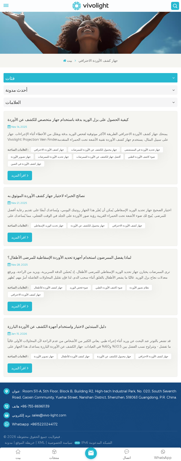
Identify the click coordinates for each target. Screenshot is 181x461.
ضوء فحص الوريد (79, 287)
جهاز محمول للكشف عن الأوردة (88, 225)
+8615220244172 (44, 424)
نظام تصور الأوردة (139, 287)
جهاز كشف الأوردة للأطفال (48, 287)
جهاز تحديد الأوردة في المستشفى (142, 149)
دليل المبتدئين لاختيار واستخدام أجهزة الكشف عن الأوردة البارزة (57, 326)
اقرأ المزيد (18, 175)
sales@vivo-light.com (49, 415)
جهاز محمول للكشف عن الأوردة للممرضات (94, 149)
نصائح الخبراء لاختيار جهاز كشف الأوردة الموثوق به (46, 195)
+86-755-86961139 (35, 406)
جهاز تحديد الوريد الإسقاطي (48, 225)
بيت (69, 60)
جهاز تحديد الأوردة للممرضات (53, 156)
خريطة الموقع (25, 442)
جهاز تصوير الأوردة (21, 156)
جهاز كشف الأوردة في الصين (26, 163)
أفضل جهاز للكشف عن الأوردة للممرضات (98, 156)
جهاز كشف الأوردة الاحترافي (49, 149)
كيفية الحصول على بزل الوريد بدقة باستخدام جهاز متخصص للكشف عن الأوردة (68, 119)
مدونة (9, 442)
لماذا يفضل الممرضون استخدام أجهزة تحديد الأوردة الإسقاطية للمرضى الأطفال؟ (69, 257)
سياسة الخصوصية (60, 442)
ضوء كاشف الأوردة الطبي (141, 156)
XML (41, 442)
